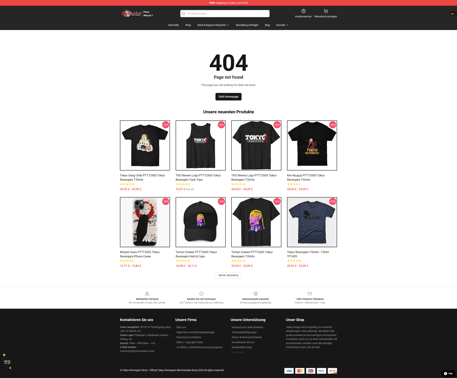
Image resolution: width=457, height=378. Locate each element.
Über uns (181, 327)
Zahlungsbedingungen (244, 332)
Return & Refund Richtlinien (247, 337)
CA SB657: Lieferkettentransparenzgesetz (199, 347)
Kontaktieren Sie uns (243, 342)
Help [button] (450, 373)
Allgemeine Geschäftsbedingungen (195, 332)
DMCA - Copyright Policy (189, 342)
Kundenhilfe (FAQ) (242, 347)
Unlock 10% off (7, 362)
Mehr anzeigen (228, 275)
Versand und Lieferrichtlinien (247, 327)
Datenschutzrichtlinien (188, 337)
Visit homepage (228, 96)
